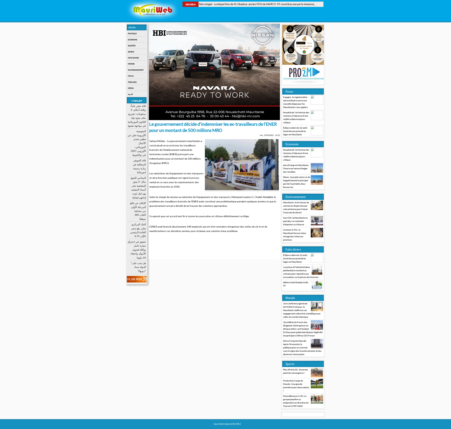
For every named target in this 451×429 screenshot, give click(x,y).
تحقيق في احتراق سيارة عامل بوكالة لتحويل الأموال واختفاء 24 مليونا (137, 249)
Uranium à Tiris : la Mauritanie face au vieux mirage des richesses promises (294, 234)
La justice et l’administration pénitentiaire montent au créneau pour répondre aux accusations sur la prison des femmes (301, 272)
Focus (131, 76)
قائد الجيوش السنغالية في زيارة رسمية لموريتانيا (139, 166)
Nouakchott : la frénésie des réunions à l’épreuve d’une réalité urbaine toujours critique (296, 117)
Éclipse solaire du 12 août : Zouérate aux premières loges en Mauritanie (295, 131)
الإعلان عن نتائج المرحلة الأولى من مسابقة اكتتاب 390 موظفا (138, 211)
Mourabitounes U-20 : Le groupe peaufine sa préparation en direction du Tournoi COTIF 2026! (296, 401)
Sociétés (131, 46)
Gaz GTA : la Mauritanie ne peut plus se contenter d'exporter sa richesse (295, 221)
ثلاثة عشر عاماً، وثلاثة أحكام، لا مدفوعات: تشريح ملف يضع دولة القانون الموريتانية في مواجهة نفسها (137, 116)
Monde (131, 64)
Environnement (136, 70)
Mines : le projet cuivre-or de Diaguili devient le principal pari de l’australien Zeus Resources (296, 182)
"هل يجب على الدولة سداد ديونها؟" (138, 267)
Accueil (132, 27)
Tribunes (132, 82)
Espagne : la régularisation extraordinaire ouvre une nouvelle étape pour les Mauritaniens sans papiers (295, 102)
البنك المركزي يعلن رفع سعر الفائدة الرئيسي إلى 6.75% (138, 230)
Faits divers (133, 58)
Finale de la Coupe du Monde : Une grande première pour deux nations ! (296, 385)
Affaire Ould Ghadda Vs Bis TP (295, 284)
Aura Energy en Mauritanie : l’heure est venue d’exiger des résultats (296, 168)
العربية (130, 94)
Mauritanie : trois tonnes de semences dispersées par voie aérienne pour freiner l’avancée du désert (296, 207)
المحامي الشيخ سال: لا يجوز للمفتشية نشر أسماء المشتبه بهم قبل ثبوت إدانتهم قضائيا (138, 187)
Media (131, 88)
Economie (132, 40)
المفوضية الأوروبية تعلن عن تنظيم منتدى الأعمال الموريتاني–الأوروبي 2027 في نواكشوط (137, 143)
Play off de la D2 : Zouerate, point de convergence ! (295, 371)
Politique (132, 33)
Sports (131, 52)
